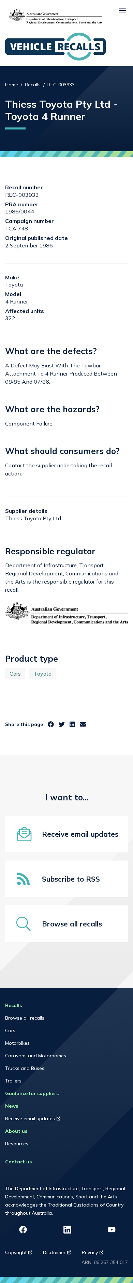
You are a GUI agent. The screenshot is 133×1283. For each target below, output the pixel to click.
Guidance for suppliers (32, 1093)
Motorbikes (17, 1043)
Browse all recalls (24, 1018)
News (11, 1106)
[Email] (83, 724)
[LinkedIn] (72, 724)
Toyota (42, 673)
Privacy (95, 1254)
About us (16, 1131)
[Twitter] (62, 724)
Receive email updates (39, 1120)
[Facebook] (51, 724)
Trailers (13, 1081)
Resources (16, 1144)
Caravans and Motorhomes (35, 1056)
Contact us (18, 1162)
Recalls (33, 85)
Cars (15, 673)
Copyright (21, 1254)
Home (11, 85)
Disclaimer (59, 1254)
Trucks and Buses (24, 1068)
